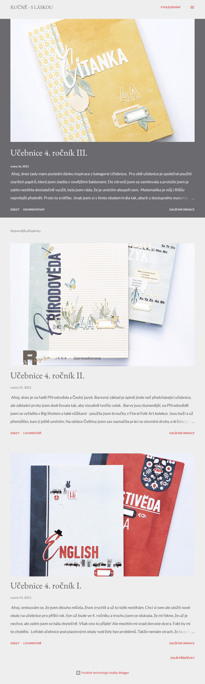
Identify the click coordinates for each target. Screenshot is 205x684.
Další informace (182, 209)
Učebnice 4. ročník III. (48, 152)
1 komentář (32, 433)
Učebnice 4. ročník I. (45, 585)
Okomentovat (34, 209)
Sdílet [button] (14, 209)
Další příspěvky (182, 658)
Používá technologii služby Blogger (105, 673)
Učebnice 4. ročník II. (47, 375)
